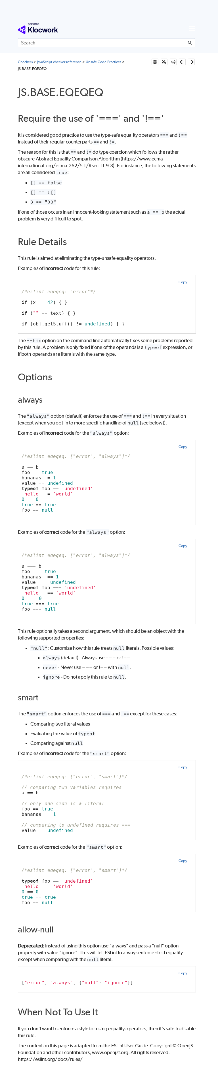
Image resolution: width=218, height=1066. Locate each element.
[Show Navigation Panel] (192, 28)
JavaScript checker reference (59, 62)
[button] (190, 42)
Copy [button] (183, 282)
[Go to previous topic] (182, 62)
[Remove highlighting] (164, 62)
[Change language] (155, 62)
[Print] (173, 62)
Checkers (25, 62)
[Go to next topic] (191, 62)
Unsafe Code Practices (103, 62)
